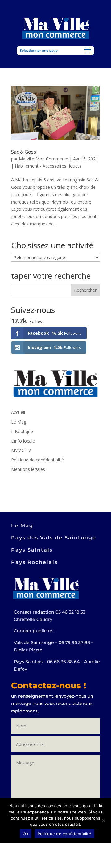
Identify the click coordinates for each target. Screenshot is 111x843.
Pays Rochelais (34, 562)
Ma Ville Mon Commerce (43, 159)
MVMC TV (21, 450)
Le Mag (18, 422)
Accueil (18, 412)
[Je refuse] (103, 820)
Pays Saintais (32, 550)
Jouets (75, 166)
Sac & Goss (23, 151)
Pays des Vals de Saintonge (53, 538)
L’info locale (23, 441)
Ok (25, 833)
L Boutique (22, 431)
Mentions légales (28, 469)
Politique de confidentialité (37, 460)
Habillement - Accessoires (40, 166)
